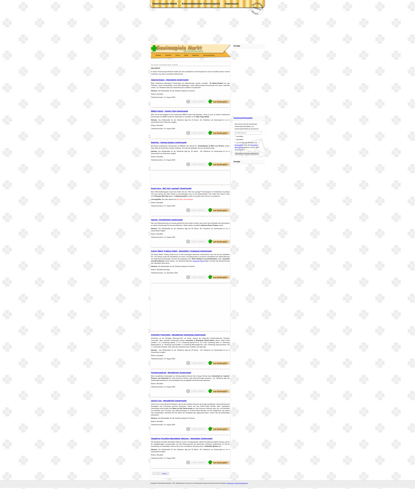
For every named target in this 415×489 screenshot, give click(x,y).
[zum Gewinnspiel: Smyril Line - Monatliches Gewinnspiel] (219, 430)
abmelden (239, 139)
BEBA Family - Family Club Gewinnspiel (169, 111)
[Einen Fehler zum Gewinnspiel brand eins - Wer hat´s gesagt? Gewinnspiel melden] (197, 212)
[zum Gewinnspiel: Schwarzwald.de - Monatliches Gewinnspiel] (219, 393)
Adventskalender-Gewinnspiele (201, 3)
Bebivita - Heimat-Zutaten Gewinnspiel (169, 142)
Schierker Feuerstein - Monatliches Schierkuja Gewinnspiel (178, 335)
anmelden (239, 136)
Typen (186, 55)
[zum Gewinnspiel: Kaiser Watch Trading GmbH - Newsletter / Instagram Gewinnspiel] (219, 279)
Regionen (195, 55)
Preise (178, 55)
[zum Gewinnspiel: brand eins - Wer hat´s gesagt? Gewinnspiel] (219, 212)
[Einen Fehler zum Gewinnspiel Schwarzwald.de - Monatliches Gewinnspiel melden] (197, 393)
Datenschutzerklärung (241, 483)
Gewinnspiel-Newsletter (243, 118)
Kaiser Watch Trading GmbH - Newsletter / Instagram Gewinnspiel (181, 251)
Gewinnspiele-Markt (164, 3)
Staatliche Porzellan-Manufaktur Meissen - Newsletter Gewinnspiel (181, 438)
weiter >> (165, 473)
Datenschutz (239, 145)
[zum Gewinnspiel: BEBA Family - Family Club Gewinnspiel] (219, 134)
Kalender (168, 55)
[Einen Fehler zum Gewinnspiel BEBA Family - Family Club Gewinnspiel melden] (197, 134)
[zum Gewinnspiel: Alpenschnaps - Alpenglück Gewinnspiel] (219, 103)
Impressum (232, 3)
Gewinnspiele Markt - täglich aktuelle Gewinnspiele (190, 48)
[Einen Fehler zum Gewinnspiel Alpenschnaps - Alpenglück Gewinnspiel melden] (197, 103)
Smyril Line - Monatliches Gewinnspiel (169, 401)
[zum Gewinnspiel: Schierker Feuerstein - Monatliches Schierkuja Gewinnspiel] (219, 365)
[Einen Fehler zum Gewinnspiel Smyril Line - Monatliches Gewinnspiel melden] (197, 430)
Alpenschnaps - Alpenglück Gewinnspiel (169, 80)
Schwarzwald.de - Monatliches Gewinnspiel (171, 373)
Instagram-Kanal (198, 261)
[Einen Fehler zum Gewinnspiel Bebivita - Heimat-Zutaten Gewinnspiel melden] (197, 166)
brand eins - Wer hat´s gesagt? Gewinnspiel (171, 188)
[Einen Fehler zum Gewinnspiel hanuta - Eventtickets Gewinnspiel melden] (197, 243)
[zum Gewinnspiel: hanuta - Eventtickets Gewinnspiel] (219, 243)
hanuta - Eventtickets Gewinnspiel (167, 220)
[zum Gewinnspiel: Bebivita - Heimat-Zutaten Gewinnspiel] (219, 166)
